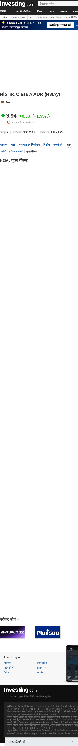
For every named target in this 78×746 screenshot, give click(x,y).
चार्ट (13, 144)
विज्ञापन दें (41, 667)
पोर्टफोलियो (9, 667)
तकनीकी (57, 144)
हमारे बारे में (42, 663)
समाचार (63, 11)
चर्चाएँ (3, 151)
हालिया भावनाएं (15, 151)
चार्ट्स (51, 11)
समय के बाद (56, 17)
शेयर (5, 17)
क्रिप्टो (40, 11)
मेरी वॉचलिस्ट (25, 11)
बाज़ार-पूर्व (42, 17)
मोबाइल (7, 663)
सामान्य (3, 144)
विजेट (6, 672)
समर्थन (40, 672)
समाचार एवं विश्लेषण (29, 144)
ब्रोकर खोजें (8, 619)
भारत (32, 17)
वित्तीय (46, 144)
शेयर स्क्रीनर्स (19, 17)
